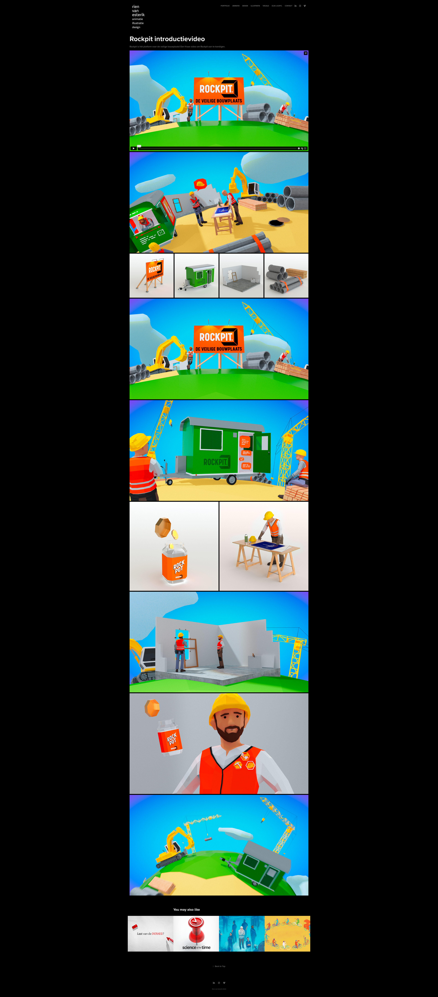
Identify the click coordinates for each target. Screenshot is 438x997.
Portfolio (225, 6)
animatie (236, 6)
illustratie (255, 6)
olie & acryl (277, 6)
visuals (266, 6)
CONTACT (288, 6)
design (245, 6)
